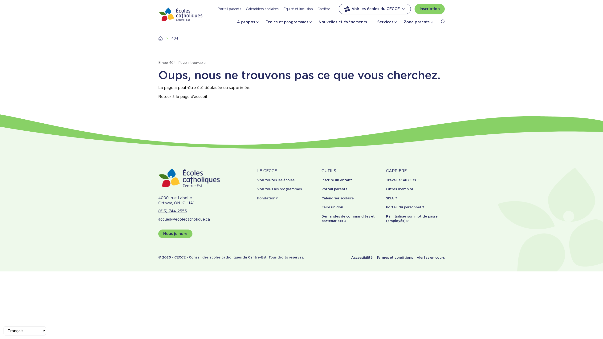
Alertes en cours (431, 257)
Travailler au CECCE (403, 180)
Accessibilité (362, 257)
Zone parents (417, 22)
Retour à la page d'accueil (182, 96)
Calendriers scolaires (262, 9)
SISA (390, 198)
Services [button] (385, 22)
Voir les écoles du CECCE (376, 9)
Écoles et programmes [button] (286, 22)
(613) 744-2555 (172, 211)
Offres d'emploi (399, 189)
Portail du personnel (403, 207)
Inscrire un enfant (337, 180)
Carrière (324, 9)
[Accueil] (181, 14)
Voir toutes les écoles (275, 180)
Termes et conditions (394, 257)
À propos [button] (246, 22)
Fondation (266, 198)
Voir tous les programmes (279, 189)
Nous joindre (175, 233)
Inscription (430, 9)
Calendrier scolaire (338, 198)
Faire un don (332, 207)
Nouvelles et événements (343, 22)
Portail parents (229, 9)
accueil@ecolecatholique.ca (184, 219)
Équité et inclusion (298, 9)
